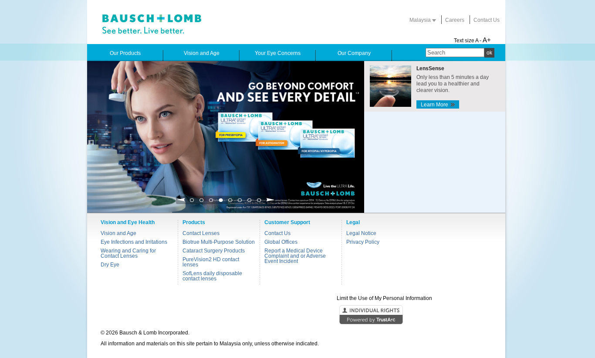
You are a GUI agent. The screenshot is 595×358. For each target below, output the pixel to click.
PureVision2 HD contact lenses (211, 262)
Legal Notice (361, 233)
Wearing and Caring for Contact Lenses (128, 253)
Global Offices (281, 242)
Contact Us (486, 20)
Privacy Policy (362, 242)
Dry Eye (110, 265)
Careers (454, 20)
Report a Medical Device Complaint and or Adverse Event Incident (295, 256)
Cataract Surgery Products (214, 251)
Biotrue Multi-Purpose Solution (219, 242)
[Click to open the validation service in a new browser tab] (296, 315)
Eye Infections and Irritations (134, 242)
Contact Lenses (201, 233)
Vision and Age (118, 233)
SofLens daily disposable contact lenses (212, 276)
